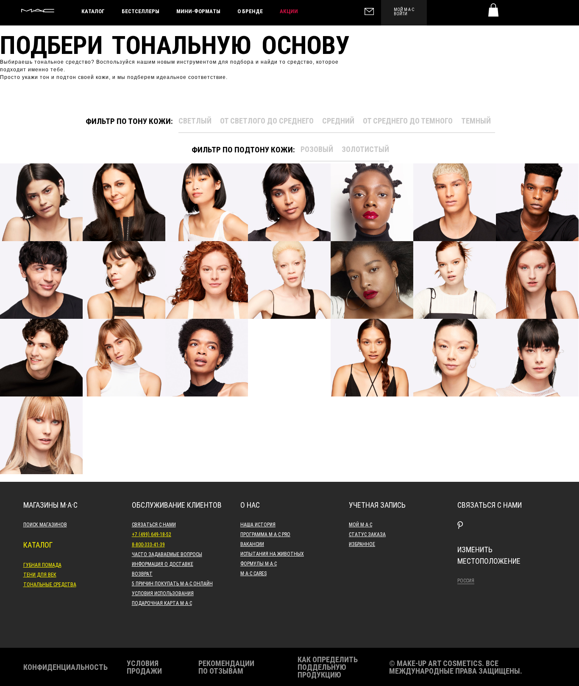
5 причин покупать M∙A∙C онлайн (172, 583)
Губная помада (42, 564)
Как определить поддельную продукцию (328, 666)
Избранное (362, 543)
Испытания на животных (272, 553)
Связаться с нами (154, 524)
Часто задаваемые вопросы (167, 554)
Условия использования (163, 593)
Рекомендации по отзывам (226, 667)
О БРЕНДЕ (250, 11)
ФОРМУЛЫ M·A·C (258, 563)
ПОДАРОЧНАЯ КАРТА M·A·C (162, 602)
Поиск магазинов (45, 524)
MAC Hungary (37, 10)
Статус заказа (367, 534)
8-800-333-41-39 (148, 544)
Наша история (258, 524)
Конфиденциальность (65, 667)
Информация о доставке (162, 563)
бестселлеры (140, 11)
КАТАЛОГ (93, 11)
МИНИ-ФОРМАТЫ (198, 11)
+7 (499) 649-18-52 (151, 534)
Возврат (142, 573)
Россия (465, 580)
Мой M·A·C (360, 524)
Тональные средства (49, 584)
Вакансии (252, 543)
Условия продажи (144, 667)
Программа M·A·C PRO (265, 534)
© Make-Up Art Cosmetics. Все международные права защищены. (455, 667)
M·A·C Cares (253, 573)
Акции (289, 11)
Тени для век (39, 574)
